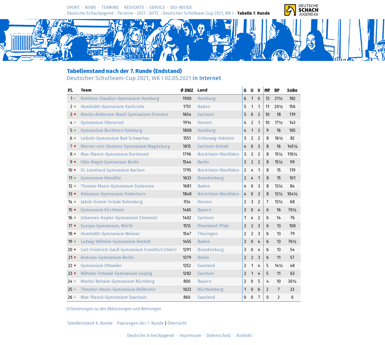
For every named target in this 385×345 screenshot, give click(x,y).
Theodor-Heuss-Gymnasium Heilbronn (118, 289)
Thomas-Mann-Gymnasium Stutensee (117, 186)
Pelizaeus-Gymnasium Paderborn (113, 194)
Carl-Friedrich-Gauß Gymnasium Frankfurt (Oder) (128, 250)
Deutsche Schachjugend (90, 13)
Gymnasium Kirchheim (102, 210)
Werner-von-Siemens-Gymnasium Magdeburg (125, 146)
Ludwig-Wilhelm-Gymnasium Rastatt (116, 242)
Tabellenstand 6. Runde (90, 323)
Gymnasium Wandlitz (101, 178)
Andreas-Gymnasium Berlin (107, 258)
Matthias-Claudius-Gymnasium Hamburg (120, 99)
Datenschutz (218, 335)
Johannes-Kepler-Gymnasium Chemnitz (119, 218)
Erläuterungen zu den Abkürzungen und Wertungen (114, 309)
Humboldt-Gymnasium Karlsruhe (112, 107)
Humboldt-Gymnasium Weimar (110, 234)
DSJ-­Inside (181, 7)
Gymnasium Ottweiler (101, 266)
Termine (110, 7)
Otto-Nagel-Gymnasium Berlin (110, 162)
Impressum (190, 335)
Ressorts (134, 7)
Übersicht (177, 323)
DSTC (154, 13)
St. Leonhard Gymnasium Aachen (113, 170)
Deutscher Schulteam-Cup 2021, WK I (198, 13)
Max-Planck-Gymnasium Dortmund (115, 154)
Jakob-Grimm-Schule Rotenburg (112, 202)
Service (157, 7)
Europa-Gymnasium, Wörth (107, 226)
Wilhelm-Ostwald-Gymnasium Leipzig (116, 274)
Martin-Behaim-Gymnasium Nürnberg (118, 281)
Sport (73, 7)
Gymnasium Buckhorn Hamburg (111, 130)
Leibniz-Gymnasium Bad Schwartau (115, 138)
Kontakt (244, 335)
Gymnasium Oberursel (102, 123)
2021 (141, 13)
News (90, 7)
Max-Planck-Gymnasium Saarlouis (114, 297)
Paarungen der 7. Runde (140, 323)
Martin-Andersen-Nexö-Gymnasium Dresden (124, 114)
